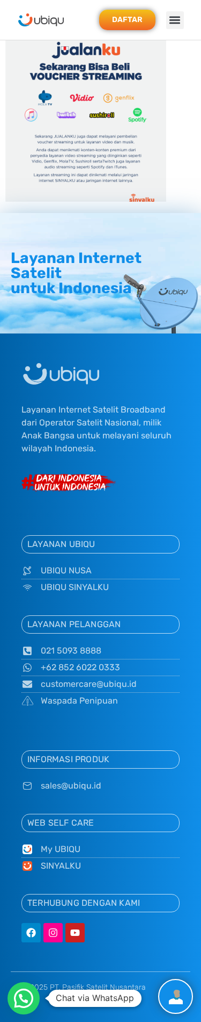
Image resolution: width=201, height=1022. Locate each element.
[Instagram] (53, 932)
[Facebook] (31, 932)
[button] (175, 20)
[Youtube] (75, 932)
